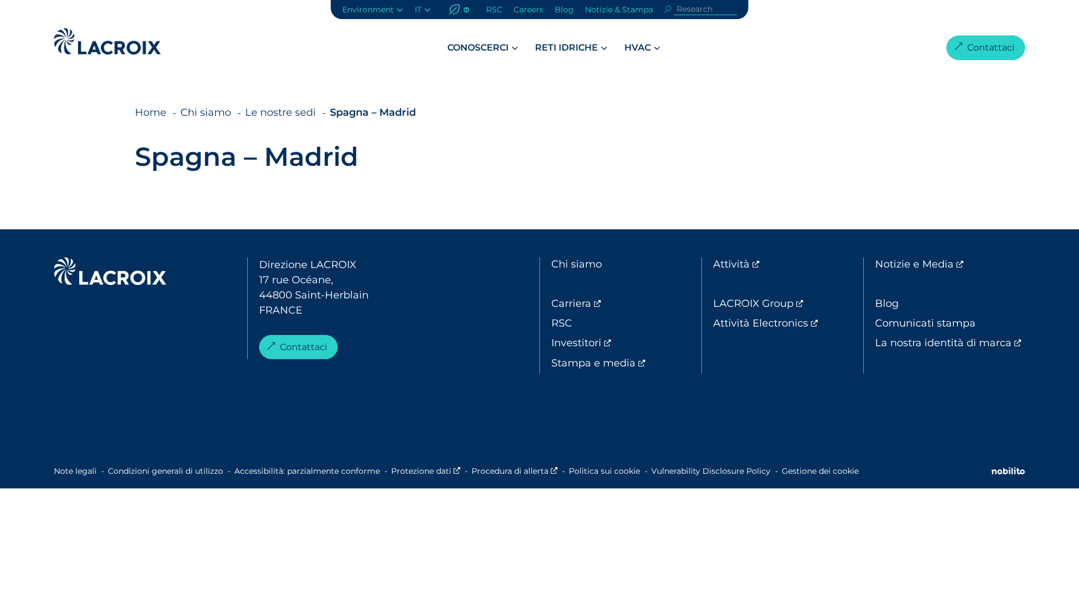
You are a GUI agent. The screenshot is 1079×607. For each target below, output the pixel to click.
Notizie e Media (950, 264)
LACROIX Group (788, 303)
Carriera (618, 303)
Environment (368, 9)
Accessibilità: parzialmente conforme (307, 471)
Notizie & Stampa (619, 9)
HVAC (637, 47)
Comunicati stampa (925, 323)
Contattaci (990, 47)
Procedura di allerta (514, 471)
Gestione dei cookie (820, 471)
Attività (778, 264)
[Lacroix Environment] (110, 273)
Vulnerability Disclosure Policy (710, 471)
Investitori (623, 343)
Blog (564, 9)
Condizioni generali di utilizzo (165, 471)
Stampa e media (626, 363)
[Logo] (107, 41)
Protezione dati (425, 471)
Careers (528, 9)
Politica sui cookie (604, 471)
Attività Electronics (788, 323)
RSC (494, 9)
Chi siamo (576, 264)
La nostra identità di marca (950, 343)
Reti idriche (566, 47)
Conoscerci (478, 47)
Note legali (75, 471)
